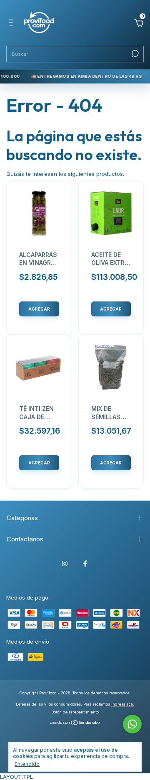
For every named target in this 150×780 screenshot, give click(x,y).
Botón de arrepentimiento (75, 712)
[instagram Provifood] (65, 563)
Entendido (27, 764)
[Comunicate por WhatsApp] (132, 724)
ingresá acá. (122, 704)
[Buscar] (134, 54)
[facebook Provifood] (85, 563)
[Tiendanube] (75, 723)
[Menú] (12, 24)
